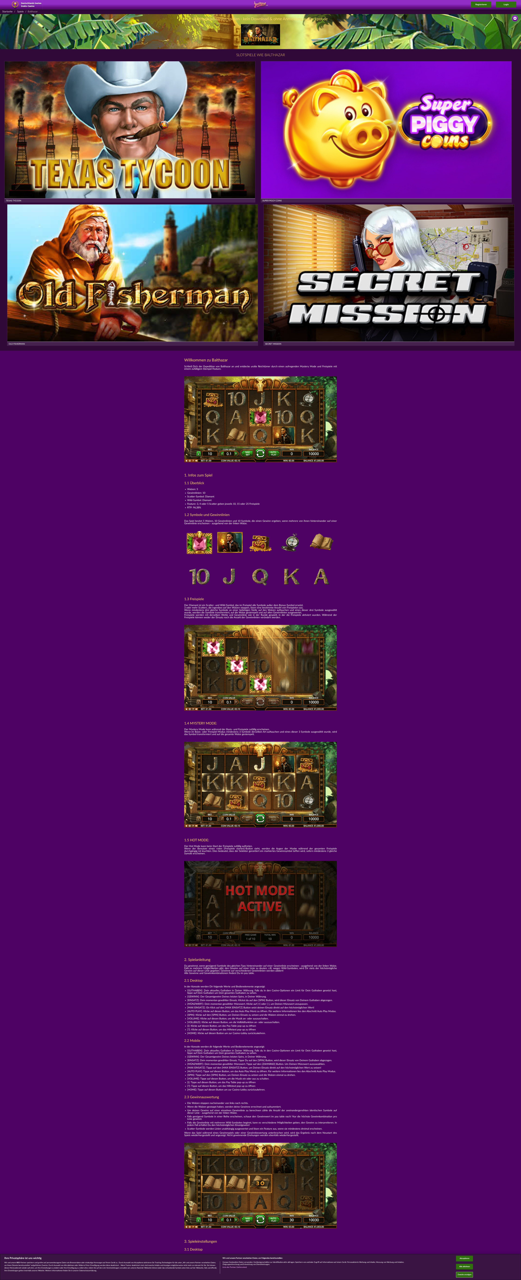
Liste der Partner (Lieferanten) (235, 1267)
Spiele (20, 11)
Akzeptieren (464, 1258)
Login (506, 5)
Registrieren (481, 5)
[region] (260, 1267)
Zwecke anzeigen (464, 1275)
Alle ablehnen (464, 1267)
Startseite (7, 11)
